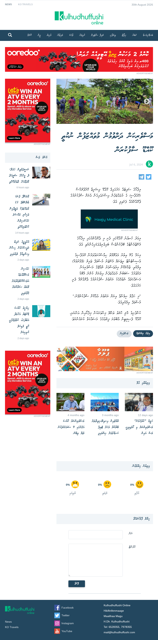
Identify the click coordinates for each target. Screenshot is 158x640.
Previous (62, 101)
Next (146, 101)
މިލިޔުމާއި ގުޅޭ (143, 383)
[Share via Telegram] (141, 178)
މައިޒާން (60, 35)
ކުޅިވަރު (82, 35)
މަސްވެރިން (124, 333)
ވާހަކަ (71, 35)
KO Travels (25, 4)
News (8, 4)
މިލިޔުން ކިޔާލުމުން (141, 466)
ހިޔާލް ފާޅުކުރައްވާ (141, 518)
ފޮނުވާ (77, 583)
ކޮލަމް (29, 35)
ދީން (39, 35)
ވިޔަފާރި (113, 35)
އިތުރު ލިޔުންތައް (143, 333)
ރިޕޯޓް (124, 35)
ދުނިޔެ (49, 35)
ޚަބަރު (134, 35)
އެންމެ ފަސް (41, 157)
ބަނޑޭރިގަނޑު (148, 35)
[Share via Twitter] (148, 178)
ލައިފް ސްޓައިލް (97, 35)
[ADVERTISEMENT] (79, 70)
